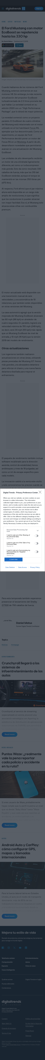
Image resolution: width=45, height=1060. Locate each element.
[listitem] (22, 530)
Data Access (22, 567)
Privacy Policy (35, 567)
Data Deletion (10, 567)
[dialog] (22, 530)
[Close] (41, 493)
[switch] (36, 536)
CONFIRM (14, 559)
